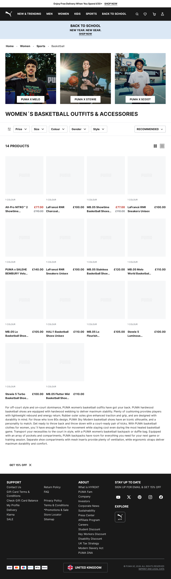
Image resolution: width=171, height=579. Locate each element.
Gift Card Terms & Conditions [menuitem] (18, 493)
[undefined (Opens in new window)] (120, 517)
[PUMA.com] (8, 14)
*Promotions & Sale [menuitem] (56, 510)
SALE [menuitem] (10, 519)
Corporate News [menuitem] (88, 506)
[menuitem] (29, 14)
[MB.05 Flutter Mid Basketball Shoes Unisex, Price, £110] (65, 371)
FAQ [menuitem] (46, 491)
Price (19, 129)
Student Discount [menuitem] (89, 529)
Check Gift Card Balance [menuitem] (22, 500)
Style (96, 129)
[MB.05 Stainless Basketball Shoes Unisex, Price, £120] (106, 247)
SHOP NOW (110, 3)
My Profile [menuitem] (13, 505)
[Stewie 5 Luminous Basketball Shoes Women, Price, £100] (147, 309)
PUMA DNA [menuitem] (85, 552)
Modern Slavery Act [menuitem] (90, 548)
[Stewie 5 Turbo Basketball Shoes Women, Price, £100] (24, 371)
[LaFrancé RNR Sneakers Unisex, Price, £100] (147, 184)
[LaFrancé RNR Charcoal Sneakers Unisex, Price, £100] (65, 184)
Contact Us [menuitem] (14, 487)
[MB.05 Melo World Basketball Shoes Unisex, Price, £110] (147, 247)
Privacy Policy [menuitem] (53, 500)
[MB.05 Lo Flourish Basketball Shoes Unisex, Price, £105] (106, 309)
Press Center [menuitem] (86, 515)
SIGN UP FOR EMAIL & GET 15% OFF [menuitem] (138, 487)
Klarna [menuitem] (11, 514)
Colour (55, 129)
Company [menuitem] (84, 496)
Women (25, 46)
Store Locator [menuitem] (52, 514)
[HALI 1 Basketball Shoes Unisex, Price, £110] (65, 309)
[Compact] (155, 146)
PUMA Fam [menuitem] (85, 491)
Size (36, 129)
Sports (41, 46)
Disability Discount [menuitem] (90, 538)
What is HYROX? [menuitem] (88, 487)
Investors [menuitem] (84, 501)
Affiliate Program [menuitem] (89, 520)
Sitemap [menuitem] (49, 519)
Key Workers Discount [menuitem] (92, 534)
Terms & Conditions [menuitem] (56, 505)
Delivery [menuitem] (12, 510)
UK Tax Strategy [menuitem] (88, 543)
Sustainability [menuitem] (86, 510)
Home (10, 46)
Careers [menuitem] (83, 524)
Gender (76, 129)
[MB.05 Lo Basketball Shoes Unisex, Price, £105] (24, 309)
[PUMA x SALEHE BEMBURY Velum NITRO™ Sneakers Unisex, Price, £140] (24, 247)
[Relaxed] (162, 146)
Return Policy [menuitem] (52, 487)
